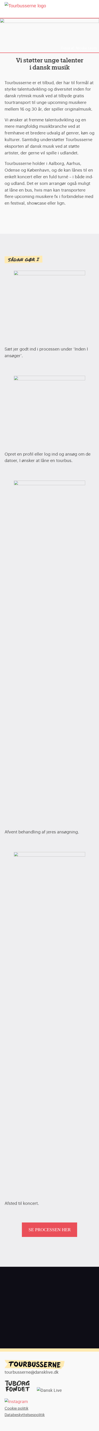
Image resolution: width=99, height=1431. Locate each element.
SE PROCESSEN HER (50, 1229)
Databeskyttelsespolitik (25, 1415)
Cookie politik (16, 1408)
